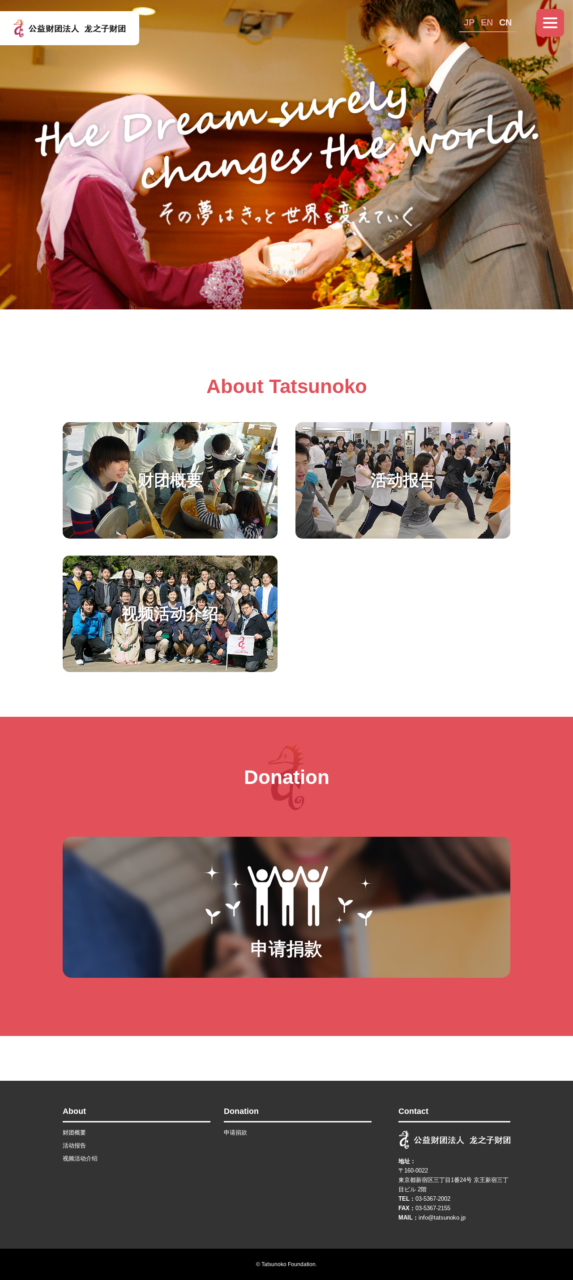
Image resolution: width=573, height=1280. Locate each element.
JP (469, 22)
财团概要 (74, 1132)
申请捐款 (235, 1132)
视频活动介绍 (80, 1158)
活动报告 (74, 1145)
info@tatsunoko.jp (442, 1217)
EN (487, 22)
